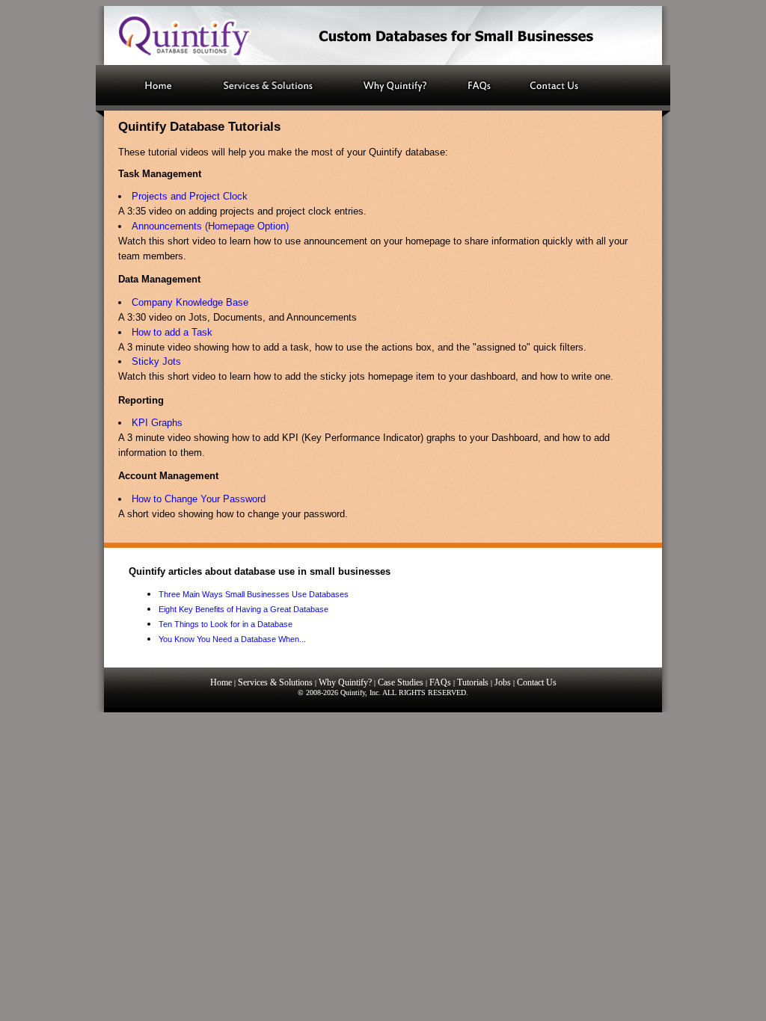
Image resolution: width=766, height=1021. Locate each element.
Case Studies (400, 682)
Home (221, 682)
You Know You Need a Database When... (232, 639)
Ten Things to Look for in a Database (225, 624)
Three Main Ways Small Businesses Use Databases (254, 594)
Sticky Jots (156, 361)
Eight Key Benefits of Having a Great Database (243, 609)
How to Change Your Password (199, 499)
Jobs (502, 682)
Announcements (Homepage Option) (210, 226)
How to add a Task (172, 332)
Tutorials (472, 682)
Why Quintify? (345, 682)
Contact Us (537, 682)
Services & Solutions (275, 682)
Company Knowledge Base (190, 302)
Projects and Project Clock (190, 196)
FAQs (440, 682)
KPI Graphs (157, 422)
